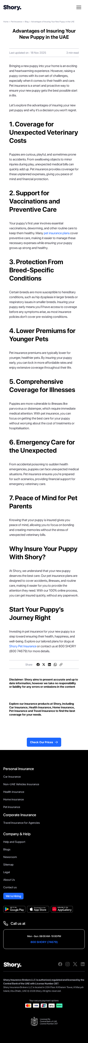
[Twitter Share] (43, 664)
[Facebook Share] (38, 664)
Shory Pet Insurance (22, 646)
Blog (27, 21)
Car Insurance (18, 707)
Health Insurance (39, 707)
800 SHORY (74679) (44, 942)
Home (5, 21)
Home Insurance (63, 707)
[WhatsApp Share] (55, 664)
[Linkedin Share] (49, 664)
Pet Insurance (16, 21)
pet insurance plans (57, 233)
